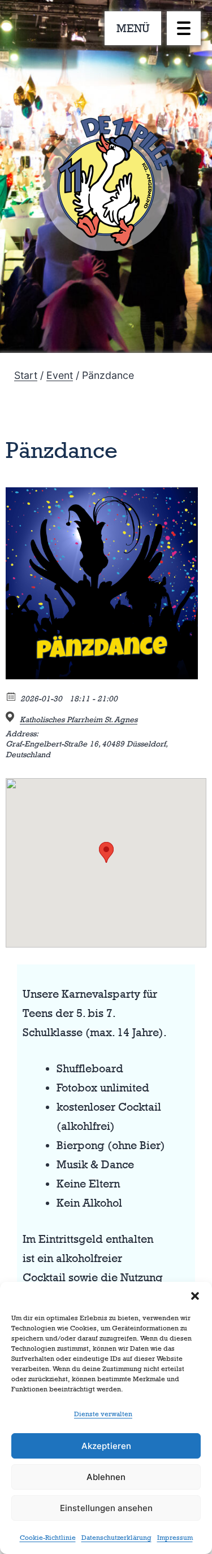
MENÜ (133, 28)
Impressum (175, 1538)
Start (25, 375)
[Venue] (12, 716)
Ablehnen (106, 1477)
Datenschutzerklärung (116, 1538)
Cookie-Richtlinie (48, 1538)
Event (59, 375)
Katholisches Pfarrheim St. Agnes (78, 719)
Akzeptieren (106, 1445)
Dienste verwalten (103, 1414)
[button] (195, 1296)
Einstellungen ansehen (106, 1508)
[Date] (12, 696)
